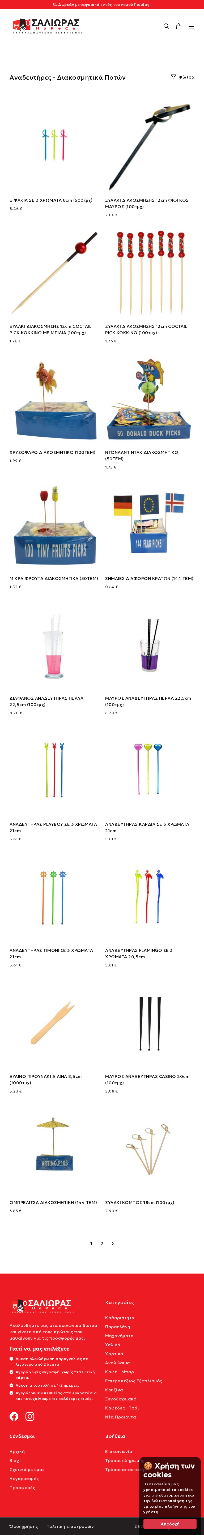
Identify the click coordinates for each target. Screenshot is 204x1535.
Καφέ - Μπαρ (119, 1371)
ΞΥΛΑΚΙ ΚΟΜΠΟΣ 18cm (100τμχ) (140, 1202)
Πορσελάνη (117, 1326)
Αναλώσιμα (117, 1362)
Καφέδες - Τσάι (122, 1408)
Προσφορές (22, 1487)
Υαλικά (112, 1344)
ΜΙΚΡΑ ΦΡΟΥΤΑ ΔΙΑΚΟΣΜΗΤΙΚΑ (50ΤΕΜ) (54, 578)
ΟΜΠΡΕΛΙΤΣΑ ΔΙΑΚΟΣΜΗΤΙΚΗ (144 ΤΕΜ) (53, 1202)
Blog (14, 1460)
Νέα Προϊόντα (120, 1417)
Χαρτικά (114, 1353)
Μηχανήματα (119, 1335)
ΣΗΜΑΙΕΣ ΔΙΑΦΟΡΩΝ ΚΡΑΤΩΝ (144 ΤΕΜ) (149, 578)
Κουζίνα (114, 1389)
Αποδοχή (170, 1524)
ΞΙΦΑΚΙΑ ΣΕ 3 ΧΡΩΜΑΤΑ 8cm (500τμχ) (51, 200)
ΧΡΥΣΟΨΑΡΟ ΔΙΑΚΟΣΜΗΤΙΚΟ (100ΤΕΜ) (53, 452)
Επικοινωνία (119, 1451)
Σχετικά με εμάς (27, 1469)
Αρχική (17, 1451)
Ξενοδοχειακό (120, 1398)
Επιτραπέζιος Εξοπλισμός (133, 1380)
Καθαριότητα (120, 1317)
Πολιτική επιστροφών (70, 1526)
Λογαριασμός (24, 1478)
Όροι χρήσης (24, 1526)
